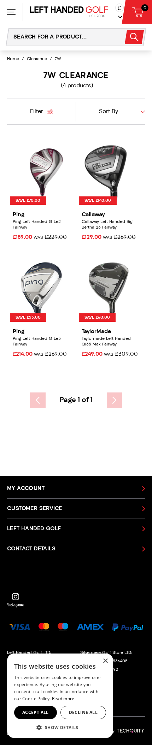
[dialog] (60, 696)
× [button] (105, 661)
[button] (60, 727)
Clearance (37, 59)
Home (13, 59)
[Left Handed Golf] (69, 11)
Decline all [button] (83, 712)
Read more (63, 699)
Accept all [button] (35, 712)
